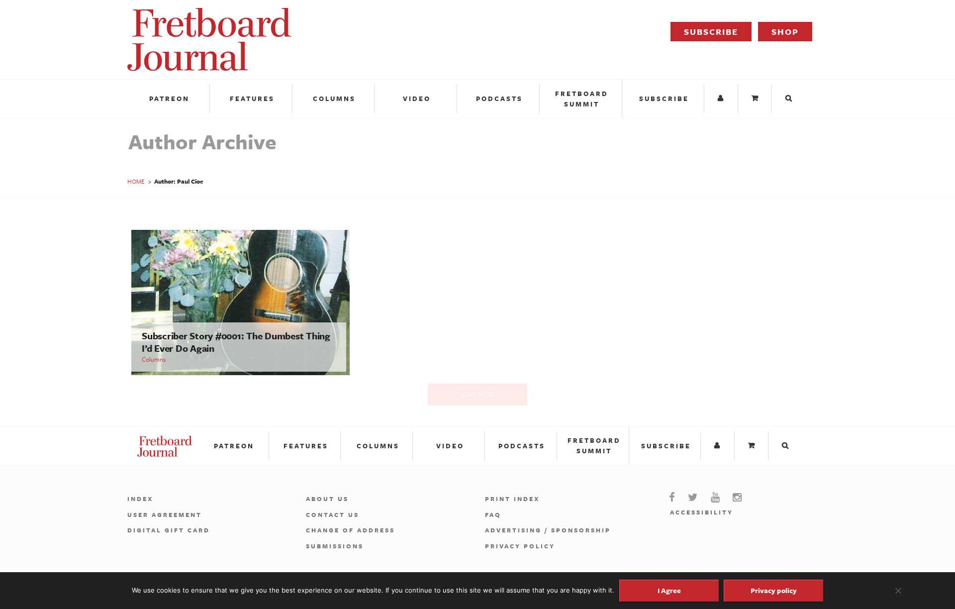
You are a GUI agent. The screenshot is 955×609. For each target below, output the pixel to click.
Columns (334, 98)
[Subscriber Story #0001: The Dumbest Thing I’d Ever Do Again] (240, 372)
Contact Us (332, 514)
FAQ (493, 514)
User (722, 99)
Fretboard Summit (581, 99)
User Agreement (164, 514)
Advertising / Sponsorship (548, 529)
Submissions (335, 545)
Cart (756, 99)
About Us (327, 498)
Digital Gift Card (168, 529)
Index (140, 498)
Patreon (169, 98)
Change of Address (350, 529)
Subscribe (711, 31)
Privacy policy (774, 590)
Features (252, 98)
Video (417, 98)
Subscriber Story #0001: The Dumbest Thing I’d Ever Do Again (236, 342)
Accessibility (701, 512)
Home (136, 181)
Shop (785, 31)
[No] (898, 591)
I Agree (669, 590)
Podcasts (499, 98)
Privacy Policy (520, 545)
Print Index (512, 498)
